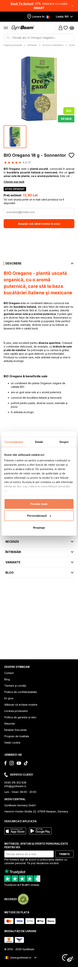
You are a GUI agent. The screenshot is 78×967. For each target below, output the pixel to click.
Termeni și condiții (15, 685)
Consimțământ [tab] (14, 441)
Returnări (9, 723)
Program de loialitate (16, 736)
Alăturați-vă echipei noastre (20, 704)
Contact (9, 672)
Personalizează (37, 515)
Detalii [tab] (39, 441)
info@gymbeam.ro (15, 786)
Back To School (22, 3)
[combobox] (39, 37)
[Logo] (23, 28)
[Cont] (60, 28)
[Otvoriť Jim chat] (70, 959)
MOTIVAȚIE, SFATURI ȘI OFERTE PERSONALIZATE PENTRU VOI (36, 845)
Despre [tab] (64, 441)
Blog (7, 679)
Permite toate (39, 503)
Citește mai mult (14, 181)
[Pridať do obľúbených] (71, 155)
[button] (39, 6)
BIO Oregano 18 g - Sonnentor (35, 155)
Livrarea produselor (16, 710)
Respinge (39, 527)
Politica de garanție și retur (20, 717)
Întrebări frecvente (15, 729)
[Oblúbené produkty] (65, 28)
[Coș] (71, 28)
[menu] (6, 28)
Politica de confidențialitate (20, 691)
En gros (8, 698)
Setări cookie (12, 742)
